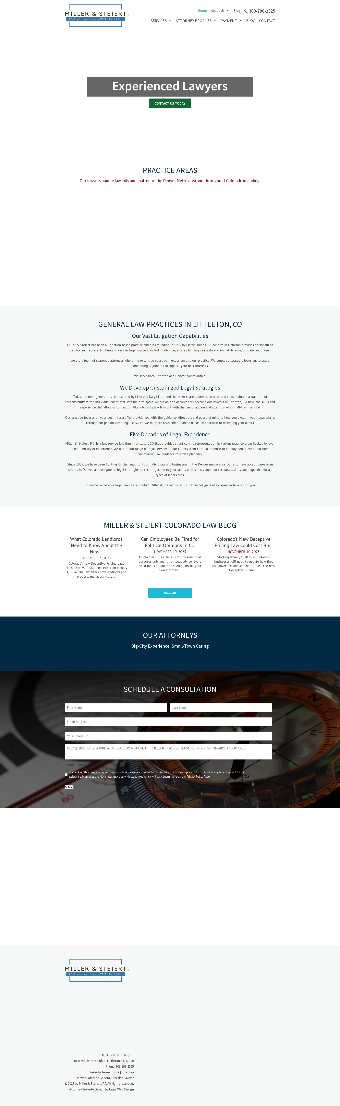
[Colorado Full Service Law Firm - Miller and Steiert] (97, 25)
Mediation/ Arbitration (248, 241)
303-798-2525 (125, 1066)
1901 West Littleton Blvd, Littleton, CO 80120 (102, 1061)
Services (159, 20)
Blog (236, 11)
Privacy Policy (195, 777)
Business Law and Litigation (91, 205)
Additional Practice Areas (91, 276)
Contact (267, 20)
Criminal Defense (248, 202)
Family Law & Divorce (91, 241)
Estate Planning (143, 202)
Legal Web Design (121, 1089)
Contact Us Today (170, 103)
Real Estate (195, 202)
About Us (218, 11)
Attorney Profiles (194, 20)
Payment (229, 20)
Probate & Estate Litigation (143, 241)
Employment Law (195, 238)
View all (170, 593)
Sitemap (128, 1072)
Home (202, 11)
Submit (69, 787)
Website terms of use (104, 1072)
